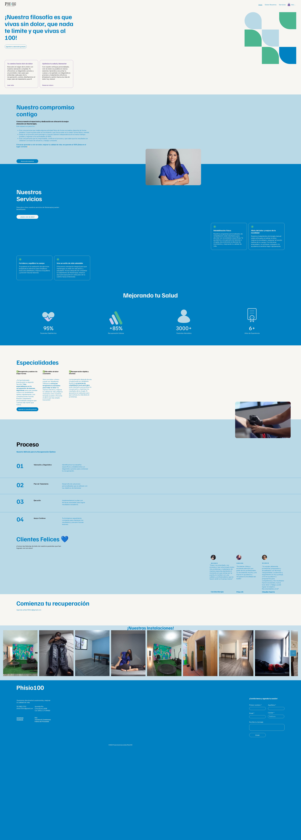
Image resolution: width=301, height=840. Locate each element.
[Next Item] (293, 653)
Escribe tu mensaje (256, 722)
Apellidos (271, 705)
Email (251, 713)
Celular (270, 712)
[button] (289, 4)
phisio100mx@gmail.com (32, 610)
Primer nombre (254, 705)
